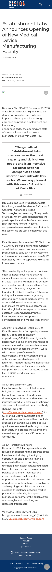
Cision (30, 568)
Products (26, 541)
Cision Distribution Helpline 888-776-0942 (26, 554)
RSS (27, 564)
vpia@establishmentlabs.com (26, 519)
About (25, 544)
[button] (41, 4)
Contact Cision (25, 538)
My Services (25, 547)
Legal (11, 564)
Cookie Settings (37, 564)
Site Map (19, 564)
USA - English (9, 57)
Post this (28, 194)
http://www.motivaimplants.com (22, 412)
